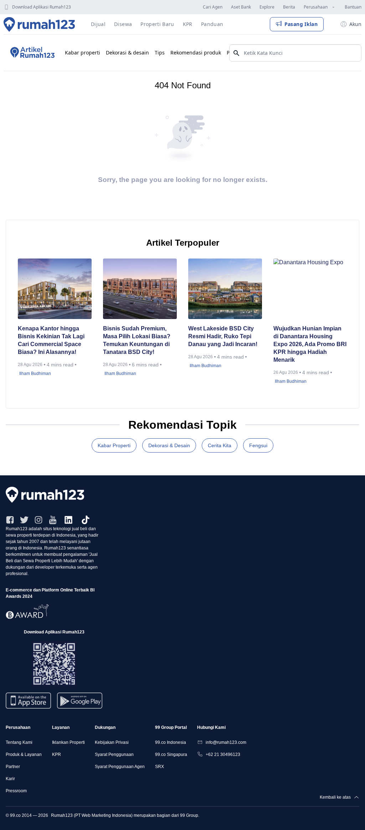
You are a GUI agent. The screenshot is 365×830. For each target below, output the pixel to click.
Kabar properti (82, 52)
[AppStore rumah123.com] (28, 701)
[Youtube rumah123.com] (52, 520)
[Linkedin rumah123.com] (68, 520)
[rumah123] (182, 495)
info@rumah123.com (226, 742)
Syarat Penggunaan (114, 754)
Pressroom (16, 790)
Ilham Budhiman (35, 373)
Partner (13, 766)
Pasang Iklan (301, 24)
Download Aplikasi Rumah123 (41, 7)
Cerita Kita (219, 445)
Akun (355, 24)
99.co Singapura (171, 754)
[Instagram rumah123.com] (38, 520)
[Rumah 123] (39, 24)
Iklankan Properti (68, 742)
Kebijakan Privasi (112, 742)
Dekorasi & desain (127, 52)
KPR (56, 754)
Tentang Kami (19, 742)
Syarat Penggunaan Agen (120, 766)
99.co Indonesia (170, 742)
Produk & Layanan (24, 754)
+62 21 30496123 (223, 754)
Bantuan (353, 7)
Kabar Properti (114, 445)
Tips (160, 52)
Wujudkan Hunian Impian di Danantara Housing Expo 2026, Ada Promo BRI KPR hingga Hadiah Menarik (309, 344)
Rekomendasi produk (195, 52)
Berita (289, 7)
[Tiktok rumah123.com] (85, 520)
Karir (10, 778)
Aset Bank (241, 7)
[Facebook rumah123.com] (10, 520)
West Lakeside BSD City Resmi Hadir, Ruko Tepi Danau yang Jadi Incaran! (223, 336)
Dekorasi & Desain (169, 445)
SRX (159, 766)
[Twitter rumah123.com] (24, 520)
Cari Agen (212, 7)
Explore (266, 7)
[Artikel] (31, 53)
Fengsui (258, 445)
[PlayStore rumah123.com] (79, 703)
